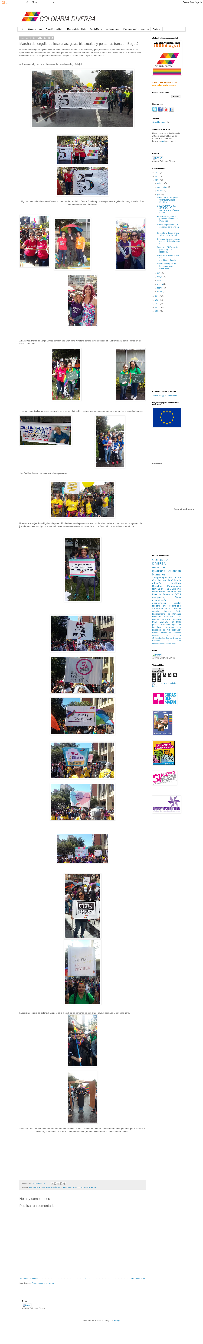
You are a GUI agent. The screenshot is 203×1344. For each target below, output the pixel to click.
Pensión (155, 633)
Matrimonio (175, 589)
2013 (157, 304)
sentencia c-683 (171, 643)
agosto (160, 191)
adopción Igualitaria (166, 583)
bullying (166, 627)
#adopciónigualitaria (162, 577)
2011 (157, 311)
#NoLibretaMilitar (158, 638)
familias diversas (160, 589)
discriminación (159, 600)
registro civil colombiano (166, 605)
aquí (163, 141)
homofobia (156, 627)
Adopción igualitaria (54, 29)
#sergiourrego (159, 597)
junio (159, 273)
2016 (157, 180)
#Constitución (51, 1187)
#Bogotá (42, 1187)
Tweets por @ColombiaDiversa (165, 396)
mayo (160, 277)
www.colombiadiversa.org (164, 85)
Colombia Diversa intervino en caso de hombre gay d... (168, 241)
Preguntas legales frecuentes (136, 29)
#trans (93, 1187)
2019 (157, 176)
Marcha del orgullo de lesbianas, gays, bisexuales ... (166, 266)
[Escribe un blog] (55, 1183)
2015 (157, 296)
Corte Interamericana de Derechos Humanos (166, 614)
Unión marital (159, 591)
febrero (160, 288)
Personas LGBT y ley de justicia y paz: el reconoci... (167, 249)
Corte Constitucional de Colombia (166, 579)
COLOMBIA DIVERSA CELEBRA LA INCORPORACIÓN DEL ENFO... (168, 209)
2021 (157, 173)
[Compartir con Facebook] (61, 1183)
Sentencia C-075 (172, 594)
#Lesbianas (67, 1187)
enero (160, 291)
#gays (60, 1187)
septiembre (162, 187)
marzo (160, 284)
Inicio (22, 29)
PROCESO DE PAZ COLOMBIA (166, 630)
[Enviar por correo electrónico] (52, 1183)
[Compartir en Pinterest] (64, 1183)
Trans (178, 597)
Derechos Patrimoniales (166, 586)
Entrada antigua (138, 1279)
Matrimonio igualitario (76, 29)
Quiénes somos (35, 29)
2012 (157, 307)
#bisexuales (33, 1187)
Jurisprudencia (112, 29)
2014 (157, 300)
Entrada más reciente (29, 1279)
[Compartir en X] (58, 1183)
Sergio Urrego (96, 29)
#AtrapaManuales (158, 643)
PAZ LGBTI (176, 627)
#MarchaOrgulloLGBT (81, 1187)
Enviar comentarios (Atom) (43, 1283)
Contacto (156, 29)
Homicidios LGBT (172, 617)
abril (159, 280)
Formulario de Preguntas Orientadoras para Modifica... (167, 200)
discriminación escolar (166, 603)
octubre (160, 183)
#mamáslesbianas (161, 608)
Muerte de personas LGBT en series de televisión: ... (168, 227)
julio (159, 194)
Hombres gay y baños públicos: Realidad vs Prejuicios (167, 218)
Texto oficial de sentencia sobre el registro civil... (168, 234)
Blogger (117, 1320)
